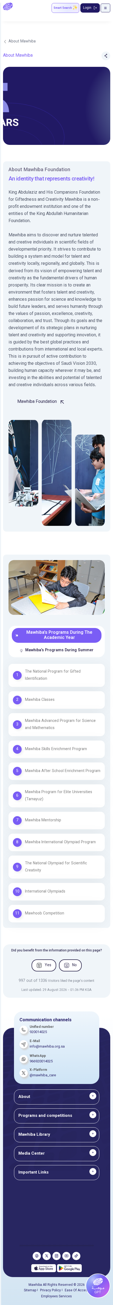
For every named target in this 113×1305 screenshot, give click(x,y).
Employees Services (56, 1296)
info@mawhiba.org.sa (47, 1046)
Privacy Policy (50, 1290)
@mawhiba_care (43, 1075)
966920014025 (41, 1061)
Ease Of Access (77, 1290)
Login (87, 7)
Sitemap (30, 1290)
